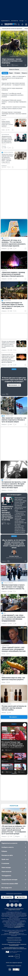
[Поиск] (19, 24)
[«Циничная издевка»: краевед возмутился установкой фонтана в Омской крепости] (14, 260)
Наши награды (6, 867)
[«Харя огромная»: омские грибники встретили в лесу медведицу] (14, 44)
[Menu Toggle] (2, 24)
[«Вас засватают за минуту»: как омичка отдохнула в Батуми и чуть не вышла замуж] (14, 406)
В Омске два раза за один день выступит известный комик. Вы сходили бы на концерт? (14, 379)
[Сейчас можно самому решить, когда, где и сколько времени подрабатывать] (20, 123)
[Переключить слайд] (24, 725)
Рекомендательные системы (14, 942)
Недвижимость (5, 20)
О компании (5, 863)
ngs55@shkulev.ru (21, 924)
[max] (16, 905)
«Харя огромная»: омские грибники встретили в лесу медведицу (12, 61)
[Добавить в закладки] (25, 65)
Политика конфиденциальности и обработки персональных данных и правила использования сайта (14, 948)
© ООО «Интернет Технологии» (14, 965)
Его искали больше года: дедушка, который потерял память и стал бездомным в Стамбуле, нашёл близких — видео (13, 745)
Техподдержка (6, 875)
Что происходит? (14, 495)
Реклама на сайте (7, 855)
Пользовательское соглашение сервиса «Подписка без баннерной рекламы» (14, 945)
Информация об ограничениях (14, 937)
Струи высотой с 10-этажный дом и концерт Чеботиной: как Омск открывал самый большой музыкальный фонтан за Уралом (8, 358)
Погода (21, 20)
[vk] (12, 905)
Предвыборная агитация (9, 879)
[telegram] (7, 905)
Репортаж (14, 806)
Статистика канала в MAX (10, 883)
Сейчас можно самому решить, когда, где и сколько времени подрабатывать (7, 124)
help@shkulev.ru (17, 927)
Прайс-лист (5, 859)
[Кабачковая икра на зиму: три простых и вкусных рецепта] (14, 665)
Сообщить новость (8, 847)
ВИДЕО (14, 724)
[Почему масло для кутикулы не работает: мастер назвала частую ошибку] (14, 694)
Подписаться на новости (9, 843)
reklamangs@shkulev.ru (14, 932)
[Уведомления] (22, 24)
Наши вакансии (6, 871)
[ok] (20, 905)
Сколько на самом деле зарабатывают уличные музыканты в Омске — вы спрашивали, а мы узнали (8, 344)
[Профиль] (26, 24)
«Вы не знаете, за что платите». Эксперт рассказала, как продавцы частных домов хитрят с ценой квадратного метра (14, 543)
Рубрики (4, 851)
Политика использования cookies (14, 940)
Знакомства (14, 20)
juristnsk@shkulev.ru (20, 926)
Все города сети (7, 887)
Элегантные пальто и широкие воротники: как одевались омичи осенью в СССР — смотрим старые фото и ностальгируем (7, 159)
